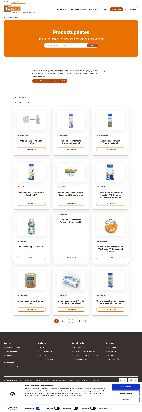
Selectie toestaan (126, 393)
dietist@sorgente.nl (13, 347)
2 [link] (62, 321)
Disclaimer (28, 380)
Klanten (7, 2)
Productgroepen (78, 9)
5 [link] (79, 321)
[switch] (57, 408)
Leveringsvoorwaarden (59, 380)
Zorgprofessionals (18, 2)
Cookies (71, 380)
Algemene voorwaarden (42, 380)
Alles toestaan (126, 387)
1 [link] (56, 321)
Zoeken (91, 45)
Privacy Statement (82, 380)
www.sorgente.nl (10, 366)
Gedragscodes (95, 380)
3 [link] (68, 321)
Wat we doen (61, 9)
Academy (93, 9)
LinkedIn (8, 356)
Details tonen (103, 408)
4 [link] (73, 321)
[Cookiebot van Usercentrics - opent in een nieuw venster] (12, 408)
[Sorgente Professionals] (19, 9)
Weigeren (126, 399)
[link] (85, 321)
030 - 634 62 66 (11, 352)
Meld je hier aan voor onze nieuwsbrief (49, 81)
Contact (104, 9)
